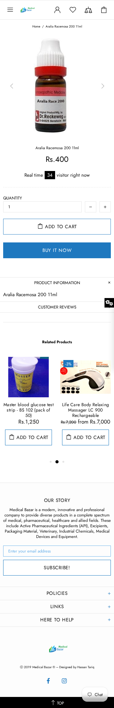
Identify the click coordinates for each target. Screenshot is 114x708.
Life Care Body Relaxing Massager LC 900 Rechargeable (85, 410)
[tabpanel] (28, 407)
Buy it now (57, 250)
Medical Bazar (33, 9)
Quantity (12, 198)
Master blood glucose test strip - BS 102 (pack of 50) (28, 410)
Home (36, 26)
